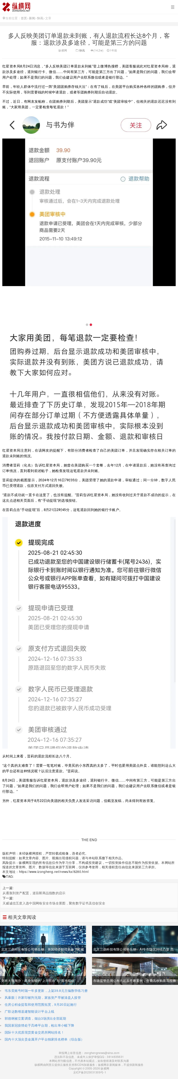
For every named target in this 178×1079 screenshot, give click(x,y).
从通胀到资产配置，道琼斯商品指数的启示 (34, 893)
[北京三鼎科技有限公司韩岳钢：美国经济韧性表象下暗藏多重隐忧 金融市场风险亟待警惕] (43, 939)
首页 (24, 18)
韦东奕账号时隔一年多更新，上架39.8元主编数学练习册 (46, 990)
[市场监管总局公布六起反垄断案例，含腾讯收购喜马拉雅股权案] (135, 970)
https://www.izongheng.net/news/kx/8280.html (54, 871)
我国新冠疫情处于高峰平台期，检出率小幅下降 (39, 1025)
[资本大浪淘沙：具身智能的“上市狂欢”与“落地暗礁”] (43, 970)
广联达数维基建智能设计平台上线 (29, 1011)
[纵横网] (89, 7)
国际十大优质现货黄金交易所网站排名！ (34, 1032)
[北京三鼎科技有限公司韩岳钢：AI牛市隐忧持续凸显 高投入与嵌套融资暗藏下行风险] (135, 939)
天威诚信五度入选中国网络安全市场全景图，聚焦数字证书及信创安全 (54, 903)
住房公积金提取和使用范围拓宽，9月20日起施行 (41, 1004)
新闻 (32, 18)
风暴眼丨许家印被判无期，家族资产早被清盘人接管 (43, 997)
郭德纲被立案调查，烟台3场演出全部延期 (35, 1018)
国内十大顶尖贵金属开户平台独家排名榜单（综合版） (44, 1039)
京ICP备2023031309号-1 (89, 1072)
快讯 (40, 18)
